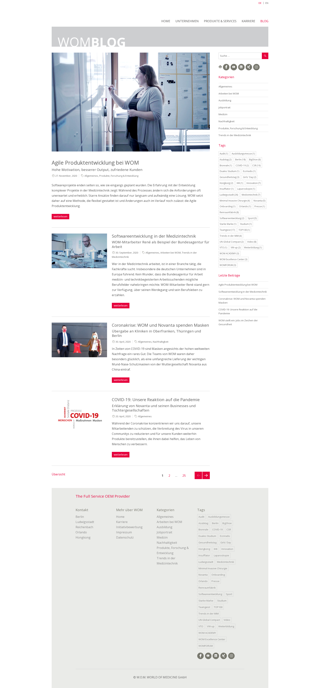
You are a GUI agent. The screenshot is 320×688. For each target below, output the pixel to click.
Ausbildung (225, 100)
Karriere (248, 21)
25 (185, 475)
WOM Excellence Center (233, 259)
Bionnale (226, 165)
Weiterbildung (253, 247)
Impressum (124, 532)
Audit (224, 153)
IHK (240, 182)
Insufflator (227, 188)
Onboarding (228, 206)
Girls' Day (249, 177)
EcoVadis (249, 171)
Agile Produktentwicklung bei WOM (95, 162)
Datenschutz (125, 537)
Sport (252, 218)
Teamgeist (227, 229)
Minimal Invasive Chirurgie (235, 200)
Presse (259, 206)
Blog (264, 21)
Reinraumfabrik (229, 212)
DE (260, 3)
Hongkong (226, 182)
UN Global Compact (232, 241)
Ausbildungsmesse (243, 153)
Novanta (260, 200)
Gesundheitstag (229, 177)
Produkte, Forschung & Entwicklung (118, 175)
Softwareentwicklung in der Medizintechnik (154, 236)
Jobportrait (224, 107)
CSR (256, 165)
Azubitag (226, 159)
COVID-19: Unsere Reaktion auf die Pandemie (156, 399)
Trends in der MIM (231, 235)
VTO (223, 247)
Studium (246, 223)
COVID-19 (242, 165)
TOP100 (244, 229)
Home (165, 21)
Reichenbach (84, 527)
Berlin (240, 159)
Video (251, 241)
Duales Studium (229, 171)
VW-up (236, 247)
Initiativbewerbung (129, 527)
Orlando (245, 206)
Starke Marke (228, 223)
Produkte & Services (220, 21)
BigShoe (255, 159)
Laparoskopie (246, 188)
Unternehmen (187, 21)
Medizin (223, 114)
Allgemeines (91, 175)
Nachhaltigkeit (160, 341)
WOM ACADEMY (229, 253)
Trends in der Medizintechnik (235, 135)
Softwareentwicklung (232, 218)
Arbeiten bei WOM (170, 252)
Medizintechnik (251, 194)
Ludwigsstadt (229, 194)
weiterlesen (61, 216)
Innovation (253, 182)
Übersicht (58, 474)
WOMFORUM (228, 265)
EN (266, 3)
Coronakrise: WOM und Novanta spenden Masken (160, 325)
